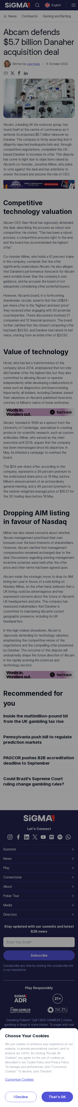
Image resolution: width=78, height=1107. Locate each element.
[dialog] (39, 553)
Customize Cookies (19, 1079)
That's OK (57, 1097)
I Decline (21, 1097)
